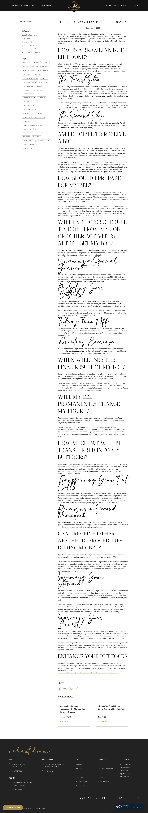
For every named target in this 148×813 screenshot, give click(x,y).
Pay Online (102, 773)
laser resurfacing (29, 105)
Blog (100, 764)
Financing (79, 777)
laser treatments (29, 109)
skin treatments (29, 144)
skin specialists (29, 140)
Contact (48, 5)
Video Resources (104, 781)
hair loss (26, 90)
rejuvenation (28, 133)
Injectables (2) (27, 38)
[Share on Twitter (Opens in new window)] (65, 688)
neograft (40, 113)
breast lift (27, 74)
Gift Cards (79, 768)
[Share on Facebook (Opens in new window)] (59, 688)
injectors (41, 98)
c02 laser (38, 74)
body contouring (29, 70)
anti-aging (45, 66)
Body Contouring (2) (29, 35)
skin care (26, 137)
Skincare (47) (27, 42)
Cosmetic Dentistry (105, 768)
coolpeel (44, 78)
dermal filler (44, 82)
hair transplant (29, 98)
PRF (35, 129)
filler (38, 86)
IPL (24, 101)
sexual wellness (42, 133)
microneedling (28, 113)
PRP (41, 129)
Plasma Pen (27, 129)
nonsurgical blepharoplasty (33, 125)
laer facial (32, 101)
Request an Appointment (24, 5)
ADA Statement (81, 781)
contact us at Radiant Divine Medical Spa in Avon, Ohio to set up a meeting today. (89, 673)
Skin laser (36, 137)
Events (78, 773)
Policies (101, 777)
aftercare (45, 62)
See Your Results (82, 786)
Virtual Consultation (115, 5)
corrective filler (29, 82)
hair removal (37, 90)
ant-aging (34, 66)
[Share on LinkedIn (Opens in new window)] (70, 688)
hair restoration (29, 94)
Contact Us (80, 764)
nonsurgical (27, 121)
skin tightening (43, 140)
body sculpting (43, 70)
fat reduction (28, 86)
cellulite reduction (30, 78)
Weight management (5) (31, 52)
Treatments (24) (28, 45)
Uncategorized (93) (29, 49)
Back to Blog (28, 21)
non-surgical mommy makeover (34, 117)
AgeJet (25, 66)
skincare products (29, 148)
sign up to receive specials (101, 798)
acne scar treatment (30, 62)
